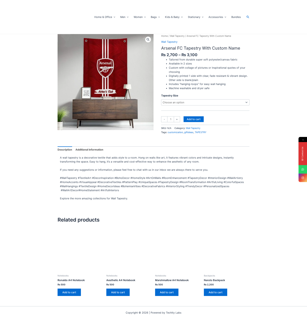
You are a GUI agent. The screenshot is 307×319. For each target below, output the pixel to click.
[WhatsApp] (303, 169)
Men (122, 17)
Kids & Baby (172, 17)
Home (164, 36)
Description (65, 149)
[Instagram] (303, 178)
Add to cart (194, 119)
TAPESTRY (200, 132)
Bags (154, 17)
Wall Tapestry (177, 36)
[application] (113, 17)
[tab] (65, 149)
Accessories (216, 17)
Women (138, 17)
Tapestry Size (169, 95)
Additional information (89, 149)
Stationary (194, 17)
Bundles (236, 17)
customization (175, 132)
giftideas (188, 132)
